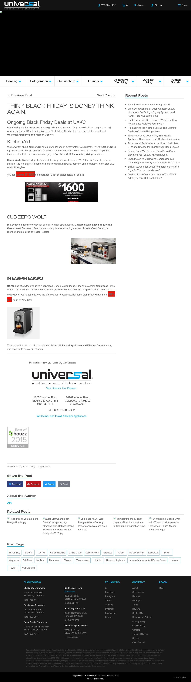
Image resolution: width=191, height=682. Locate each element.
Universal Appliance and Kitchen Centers (82, 345)
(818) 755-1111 (31, 599)
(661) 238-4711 (31, 633)
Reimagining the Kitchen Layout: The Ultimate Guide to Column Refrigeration (152, 129)
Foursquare (110, 612)
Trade (135, 604)
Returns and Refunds (142, 617)
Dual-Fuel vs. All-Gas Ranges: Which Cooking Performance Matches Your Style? (152, 121)
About (135, 587)
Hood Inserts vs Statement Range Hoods (149, 104)
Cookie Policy (138, 625)
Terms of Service (140, 633)
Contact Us (137, 612)
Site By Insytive (180, 677)
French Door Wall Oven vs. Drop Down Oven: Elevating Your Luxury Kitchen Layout (151, 152)
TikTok (108, 600)
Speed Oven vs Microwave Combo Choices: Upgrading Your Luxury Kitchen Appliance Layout (154, 160)
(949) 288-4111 (72, 637)
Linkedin (109, 617)
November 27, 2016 (17, 466)
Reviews (136, 608)
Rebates (136, 596)
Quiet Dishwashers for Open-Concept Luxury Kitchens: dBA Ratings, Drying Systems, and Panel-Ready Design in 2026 (151, 112)
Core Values (138, 592)
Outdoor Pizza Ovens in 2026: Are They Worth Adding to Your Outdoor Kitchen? (152, 176)
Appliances (44, 466)
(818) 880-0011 (31, 616)
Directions (69, 591)
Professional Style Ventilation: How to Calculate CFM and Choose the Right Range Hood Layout (153, 145)
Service (135, 638)
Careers (136, 629)
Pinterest (109, 608)
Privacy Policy (138, 621)
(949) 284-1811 (72, 602)
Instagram (110, 596)
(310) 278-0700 (72, 619)
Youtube (109, 604)
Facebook (110, 592)
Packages (137, 600)
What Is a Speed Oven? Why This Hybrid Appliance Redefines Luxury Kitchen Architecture (154, 137)
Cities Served (138, 642)
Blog (33, 466)
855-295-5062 (58, 658)
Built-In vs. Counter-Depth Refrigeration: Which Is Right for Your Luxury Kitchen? (154, 168)
